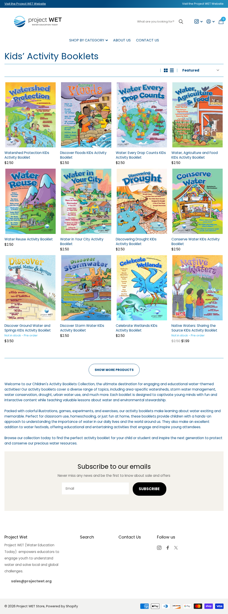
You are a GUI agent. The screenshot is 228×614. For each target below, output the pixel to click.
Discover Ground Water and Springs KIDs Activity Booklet (27, 328)
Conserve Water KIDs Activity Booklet (195, 241)
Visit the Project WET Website (25, 4)
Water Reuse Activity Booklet (28, 239)
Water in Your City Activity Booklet (82, 241)
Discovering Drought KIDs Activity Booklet (136, 241)
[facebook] (168, 548)
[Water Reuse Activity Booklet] (30, 201)
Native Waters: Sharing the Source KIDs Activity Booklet (194, 328)
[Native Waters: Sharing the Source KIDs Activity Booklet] (197, 287)
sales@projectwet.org (31, 581)
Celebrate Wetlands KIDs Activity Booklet (136, 328)
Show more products (114, 370)
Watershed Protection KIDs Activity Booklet (26, 155)
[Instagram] (159, 548)
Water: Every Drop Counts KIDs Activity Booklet (141, 155)
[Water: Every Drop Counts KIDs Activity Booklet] (142, 114)
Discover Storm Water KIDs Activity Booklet (82, 328)
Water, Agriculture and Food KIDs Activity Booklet (194, 155)
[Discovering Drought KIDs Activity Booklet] (142, 201)
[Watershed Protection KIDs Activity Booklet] (30, 114)
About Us (122, 40)
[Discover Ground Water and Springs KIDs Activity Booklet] (30, 287)
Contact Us (147, 40)
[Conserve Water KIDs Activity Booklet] (197, 201)
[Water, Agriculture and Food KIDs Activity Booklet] (197, 114)
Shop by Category (86, 40)
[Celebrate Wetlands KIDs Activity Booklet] (142, 287)
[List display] (172, 70)
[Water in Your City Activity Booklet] (86, 201)
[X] (176, 547)
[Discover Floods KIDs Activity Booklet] (86, 114)
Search (87, 537)
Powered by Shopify (62, 606)
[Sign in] (210, 21)
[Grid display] (166, 70)
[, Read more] (198, 21)
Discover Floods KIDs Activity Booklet (83, 155)
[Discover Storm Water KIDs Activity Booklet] (86, 287)
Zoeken (181, 21)
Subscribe (150, 488)
